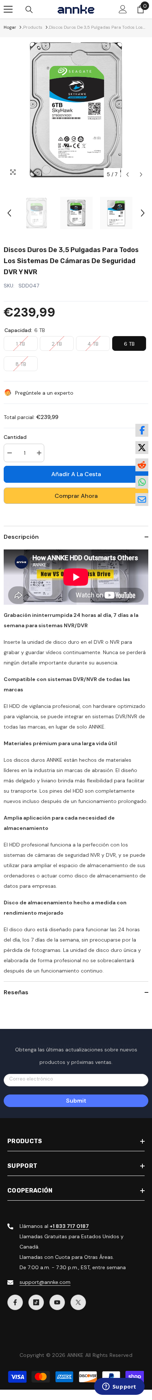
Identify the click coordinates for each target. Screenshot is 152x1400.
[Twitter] (78, 1302)
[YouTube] (57, 1302)
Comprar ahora (76, 496)
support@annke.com (45, 1282)
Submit (76, 1100)
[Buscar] (29, 9)
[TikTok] (36, 1302)
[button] (127, 174)
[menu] (8, 9)
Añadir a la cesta (76, 474)
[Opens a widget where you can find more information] (119, 1387)
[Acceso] (123, 9)
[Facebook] (15, 1302)
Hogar (10, 27)
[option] (76, 109)
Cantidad (15, 437)
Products (32, 27)
